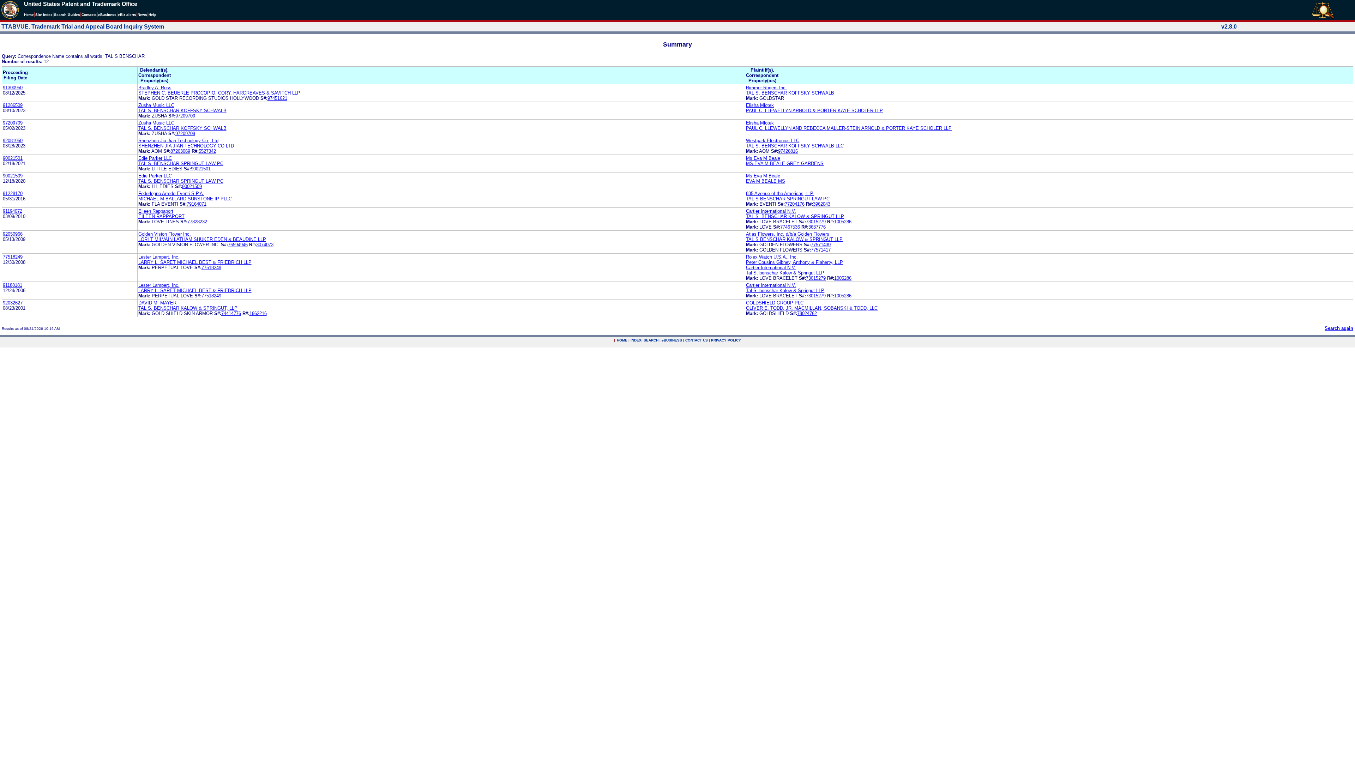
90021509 (13, 176)
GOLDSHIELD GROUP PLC (774, 303)
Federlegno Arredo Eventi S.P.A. (171, 193)
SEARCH (651, 340)
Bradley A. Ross (154, 87)
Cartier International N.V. (771, 211)
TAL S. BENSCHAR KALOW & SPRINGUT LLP (795, 216)
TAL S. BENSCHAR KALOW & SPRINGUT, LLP (187, 308)
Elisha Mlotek (760, 105)
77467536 (790, 227)
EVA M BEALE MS (765, 181)
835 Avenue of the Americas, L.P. (780, 193)
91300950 (13, 87)
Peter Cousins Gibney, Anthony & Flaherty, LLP (794, 262)
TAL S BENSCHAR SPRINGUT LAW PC (788, 198)
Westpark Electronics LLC (772, 140)
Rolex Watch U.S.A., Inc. (772, 257)
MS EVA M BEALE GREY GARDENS (785, 163)
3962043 (821, 204)
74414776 (231, 313)
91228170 (13, 193)
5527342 (207, 151)
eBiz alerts (127, 15)
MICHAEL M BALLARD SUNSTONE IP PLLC (185, 198)
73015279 (816, 221)
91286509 (13, 105)
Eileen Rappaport (155, 211)
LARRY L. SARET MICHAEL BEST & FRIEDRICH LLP (195, 262)
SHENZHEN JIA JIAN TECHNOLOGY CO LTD (186, 146)
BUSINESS (672, 340)
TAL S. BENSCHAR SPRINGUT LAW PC (180, 163)
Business (107, 15)
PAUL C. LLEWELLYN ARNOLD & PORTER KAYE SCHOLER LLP (814, 110)
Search (60, 15)
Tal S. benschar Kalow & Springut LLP (785, 273)
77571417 (821, 250)
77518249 (13, 257)
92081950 (13, 140)
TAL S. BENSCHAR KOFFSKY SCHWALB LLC (795, 146)
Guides (74, 15)
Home (29, 15)
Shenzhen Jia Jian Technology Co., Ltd (178, 140)
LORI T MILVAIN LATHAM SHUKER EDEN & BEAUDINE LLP (202, 239)
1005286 (842, 221)
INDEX (636, 340)
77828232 (197, 221)
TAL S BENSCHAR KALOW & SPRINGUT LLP (794, 239)
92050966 (13, 234)
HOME (622, 340)
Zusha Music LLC (156, 105)
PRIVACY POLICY (726, 340)
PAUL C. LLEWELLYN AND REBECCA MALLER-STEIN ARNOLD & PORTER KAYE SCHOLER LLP (849, 128)
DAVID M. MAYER (157, 303)
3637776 (817, 227)
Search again (1339, 328)
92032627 (13, 303)
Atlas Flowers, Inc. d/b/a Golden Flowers (787, 234)
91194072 (12, 211)
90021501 (13, 158)
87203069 (180, 151)
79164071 (196, 204)
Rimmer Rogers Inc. (766, 87)
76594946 (238, 244)
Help (152, 15)
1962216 (258, 313)
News (142, 15)
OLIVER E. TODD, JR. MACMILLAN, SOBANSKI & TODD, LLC (812, 308)
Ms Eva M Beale (763, 158)
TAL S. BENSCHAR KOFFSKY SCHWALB (790, 93)
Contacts (89, 15)
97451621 (277, 98)
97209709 (185, 116)
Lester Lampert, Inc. (159, 257)
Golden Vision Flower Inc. (164, 234)
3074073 (264, 244)
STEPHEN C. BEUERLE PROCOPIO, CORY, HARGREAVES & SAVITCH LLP (219, 93)
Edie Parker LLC (155, 158)
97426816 (788, 151)
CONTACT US (696, 340)
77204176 (795, 204)
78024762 (807, 313)
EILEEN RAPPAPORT (161, 216)
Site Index (44, 15)
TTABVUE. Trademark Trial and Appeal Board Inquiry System (82, 27)
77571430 (821, 244)
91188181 (12, 285)
